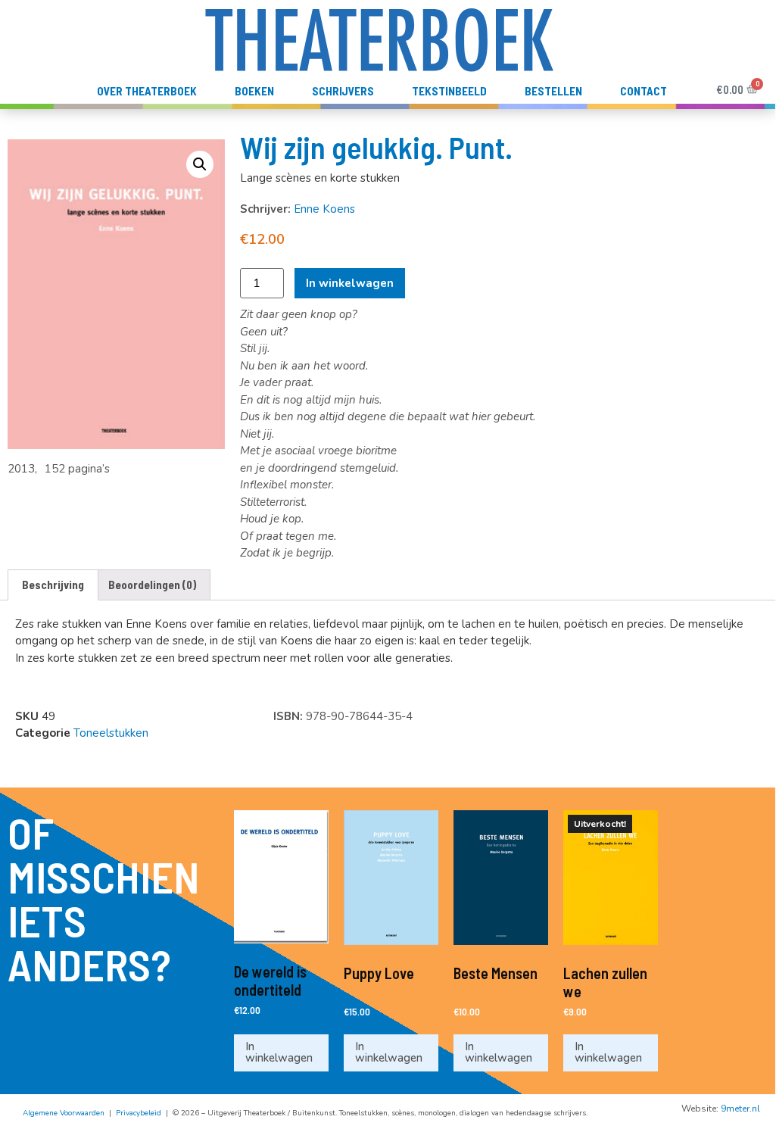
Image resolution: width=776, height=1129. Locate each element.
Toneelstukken (110, 733)
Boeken (254, 91)
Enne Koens (324, 209)
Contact (643, 91)
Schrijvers (343, 91)
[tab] (53, 584)
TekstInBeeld (449, 91)
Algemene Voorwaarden (63, 1113)
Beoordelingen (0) (152, 584)
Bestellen (553, 91)
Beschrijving (53, 584)
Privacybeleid (138, 1113)
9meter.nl (740, 1108)
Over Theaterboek (147, 91)
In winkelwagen (350, 283)
